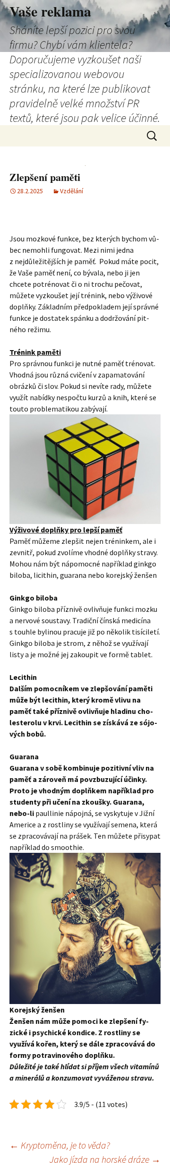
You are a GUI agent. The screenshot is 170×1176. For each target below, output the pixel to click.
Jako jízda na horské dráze (105, 1159)
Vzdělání (71, 191)
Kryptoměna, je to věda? (59, 1145)
